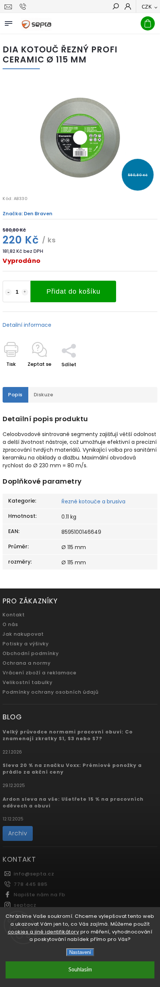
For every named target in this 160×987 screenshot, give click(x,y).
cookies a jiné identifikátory (43, 931)
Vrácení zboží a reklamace (40, 673)
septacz (25, 905)
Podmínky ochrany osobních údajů (51, 692)
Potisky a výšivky (26, 644)
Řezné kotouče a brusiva (93, 501)
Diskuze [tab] (44, 394)
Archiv (17, 833)
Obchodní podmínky (31, 653)
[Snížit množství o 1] (8, 292)
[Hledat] (115, 7)
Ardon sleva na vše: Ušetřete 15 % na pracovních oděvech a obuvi (73, 802)
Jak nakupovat (23, 634)
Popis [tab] (15, 394)
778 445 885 (31, 884)
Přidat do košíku (73, 291)
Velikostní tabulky (27, 682)
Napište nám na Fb (39, 894)
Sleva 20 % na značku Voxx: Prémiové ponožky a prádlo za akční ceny (72, 768)
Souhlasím (80, 970)
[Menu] (8, 22)
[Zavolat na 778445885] (24, 6)
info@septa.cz (34, 874)
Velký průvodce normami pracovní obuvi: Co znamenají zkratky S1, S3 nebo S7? (68, 735)
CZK (147, 7)
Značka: (27, 213)
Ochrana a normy (27, 663)
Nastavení (80, 952)
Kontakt (14, 615)
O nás (10, 624)
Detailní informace (27, 325)
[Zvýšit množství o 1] (25, 292)
